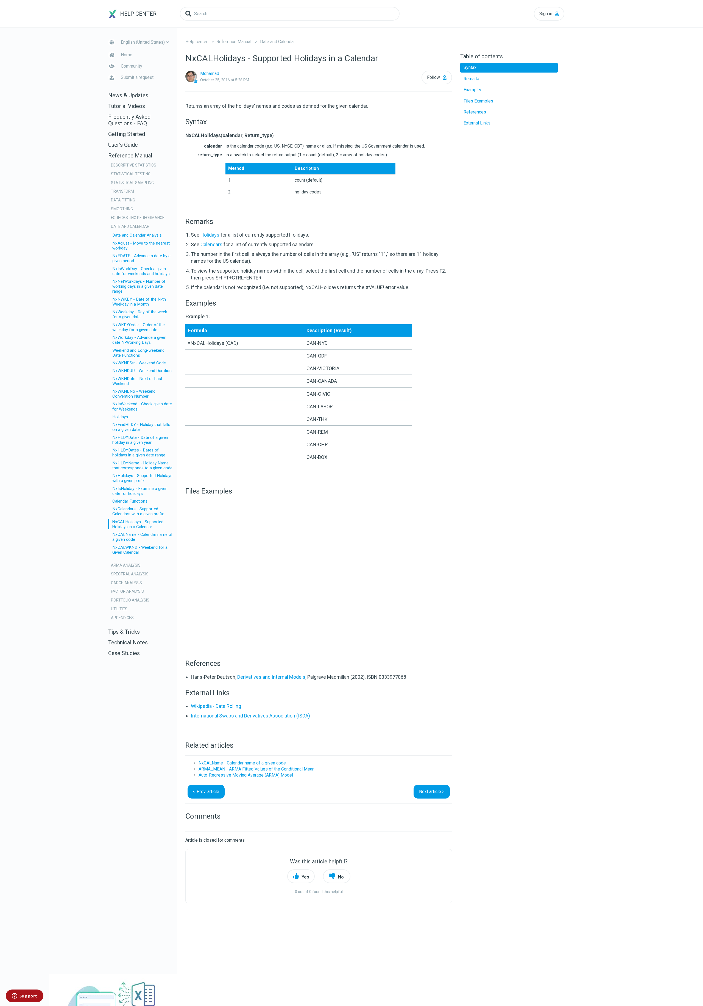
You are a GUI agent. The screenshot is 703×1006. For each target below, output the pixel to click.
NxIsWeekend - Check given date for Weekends (142, 406)
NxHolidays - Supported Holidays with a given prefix (142, 478)
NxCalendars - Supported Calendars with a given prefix (138, 511)
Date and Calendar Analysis (137, 235)
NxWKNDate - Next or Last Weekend (137, 381)
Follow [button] (433, 77)
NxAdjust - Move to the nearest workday (141, 246)
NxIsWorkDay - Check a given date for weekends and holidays (141, 271)
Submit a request (137, 77)
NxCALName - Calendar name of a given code (142, 537)
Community (131, 66)
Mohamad (209, 73)
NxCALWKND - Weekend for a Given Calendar (140, 550)
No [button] (341, 877)
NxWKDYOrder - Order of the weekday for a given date (138, 327)
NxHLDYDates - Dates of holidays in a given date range (138, 453)
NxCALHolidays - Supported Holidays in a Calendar (137, 524)
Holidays (120, 416)
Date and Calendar (277, 41)
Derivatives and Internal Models (271, 677)
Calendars (211, 244)
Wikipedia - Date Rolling (216, 706)
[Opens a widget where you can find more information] (24, 996)
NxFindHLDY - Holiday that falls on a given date (141, 427)
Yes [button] (305, 877)
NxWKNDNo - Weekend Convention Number (133, 394)
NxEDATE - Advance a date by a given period (141, 258)
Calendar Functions (129, 501)
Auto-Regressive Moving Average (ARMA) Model (246, 775)
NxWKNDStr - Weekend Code (139, 363)
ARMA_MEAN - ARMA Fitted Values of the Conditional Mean (256, 769)
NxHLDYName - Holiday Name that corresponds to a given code (142, 465)
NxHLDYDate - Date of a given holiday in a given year (140, 440)
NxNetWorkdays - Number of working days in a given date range (139, 286)
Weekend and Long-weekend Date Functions (138, 353)
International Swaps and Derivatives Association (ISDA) (250, 716)
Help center (196, 41)
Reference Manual (233, 41)
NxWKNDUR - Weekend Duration (142, 370)
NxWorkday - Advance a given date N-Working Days (139, 340)
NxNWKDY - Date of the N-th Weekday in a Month (139, 302)
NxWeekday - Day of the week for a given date (139, 314)
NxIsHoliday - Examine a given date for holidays (140, 491)
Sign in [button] (545, 13)
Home (126, 54)
